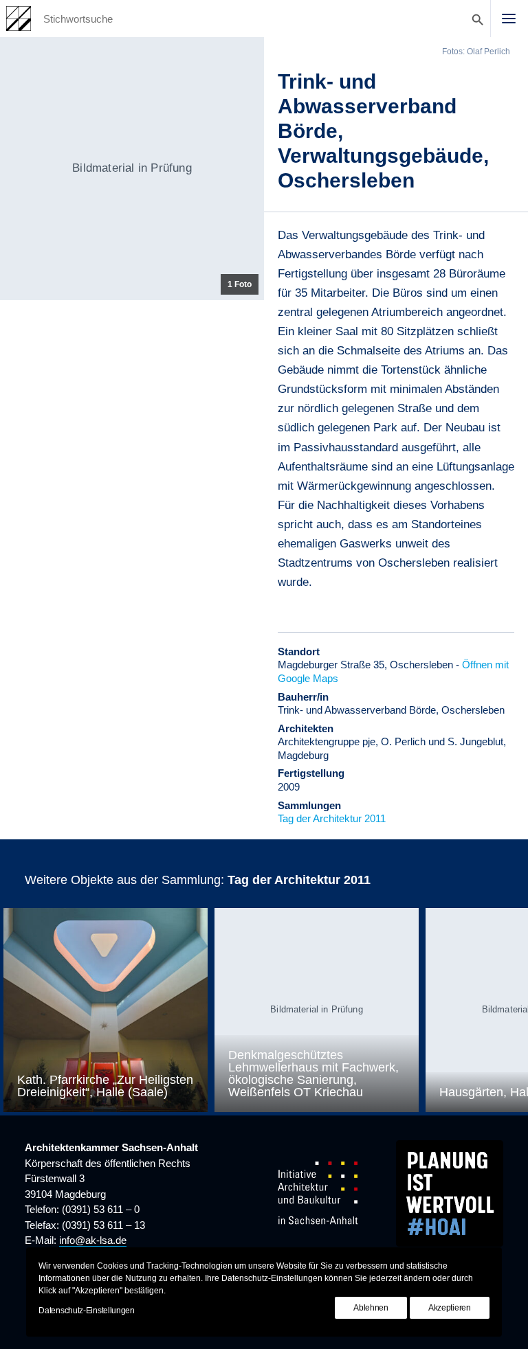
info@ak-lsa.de (92, 1240)
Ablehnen (370, 1308)
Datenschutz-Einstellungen (86, 1310)
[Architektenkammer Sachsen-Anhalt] (18, 18)
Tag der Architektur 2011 (332, 818)
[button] (509, 18)
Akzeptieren (449, 1308)
